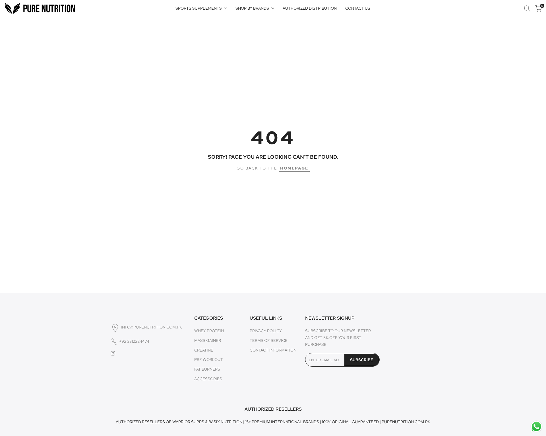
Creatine (203, 350)
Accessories (208, 378)
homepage (294, 168)
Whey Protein (209, 330)
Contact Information (273, 350)
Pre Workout (208, 359)
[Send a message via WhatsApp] (536, 426)
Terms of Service (269, 340)
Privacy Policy (266, 330)
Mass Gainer (207, 340)
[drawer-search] (527, 8)
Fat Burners (207, 369)
